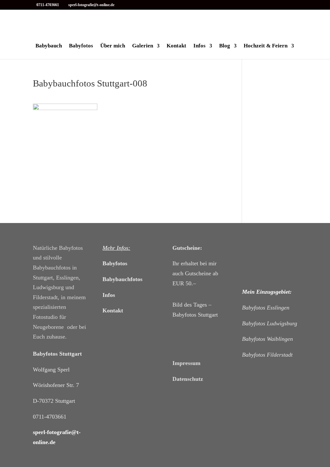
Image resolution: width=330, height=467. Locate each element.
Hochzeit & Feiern (265, 46)
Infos (199, 46)
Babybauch (48, 46)
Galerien (142, 46)
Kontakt (176, 46)
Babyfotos (81, 46)
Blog (224, 46)
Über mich (112, 46)
